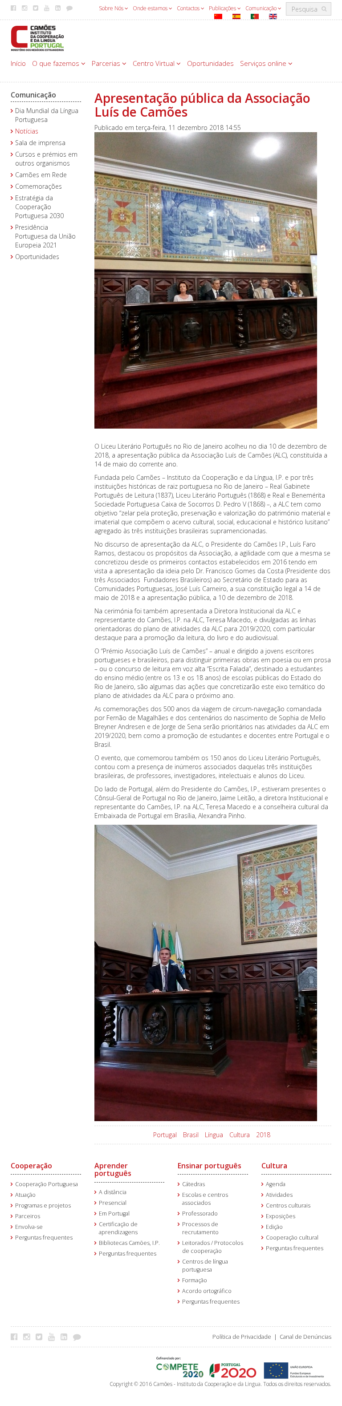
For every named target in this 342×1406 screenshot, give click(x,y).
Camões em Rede (41, 174)
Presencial (112, 1203)
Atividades (279, 1195)
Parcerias (107, 63)
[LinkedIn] (66, 1336)
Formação (194, 1280)
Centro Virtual (154, 63)
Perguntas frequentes (44, 1237)
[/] (37, 37)
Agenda (275, 1184)
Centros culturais (288, 1205)
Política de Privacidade (241, 1337)
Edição (274, 1227)
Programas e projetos (43, 1205)
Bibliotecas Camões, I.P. (129, 1243)
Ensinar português (209, 1166)
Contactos (189, 8)
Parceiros (27, 1216)
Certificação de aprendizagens (118, 1228)
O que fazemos (56, 63)
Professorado (200, 1213)
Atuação (25, 1195)
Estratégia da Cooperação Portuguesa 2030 (39, 207)
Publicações (223, 8)
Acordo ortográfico (207, 1291)
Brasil (191, 1134)
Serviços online (264, 63)
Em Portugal (114, 1213)
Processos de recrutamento (200, 1228)
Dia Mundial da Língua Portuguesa (46, 115)
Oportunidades (210, 63)
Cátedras (193, 1184)
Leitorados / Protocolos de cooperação (212, 1247)
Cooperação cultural (292, 1237)
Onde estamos (151, 8)
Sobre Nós (112, 8)
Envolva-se (29, 1227)
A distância (112, 1192)
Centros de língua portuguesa (205, 1265)
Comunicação (261, 8)
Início (18, 63)
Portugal (165, 1134)
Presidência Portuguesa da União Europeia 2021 (45, 236)
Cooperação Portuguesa (46, 1184)
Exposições (280, 1216)
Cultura (239, 1134)
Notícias (26, 131)
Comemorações (38, 186)
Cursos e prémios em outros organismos (46, 158)
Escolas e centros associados (205, 1199)
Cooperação (31, 1166)
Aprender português (112, 1170)
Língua (214, 1134)
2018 (263, 1134)
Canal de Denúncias (305, 1337)
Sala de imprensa (40, 142)
